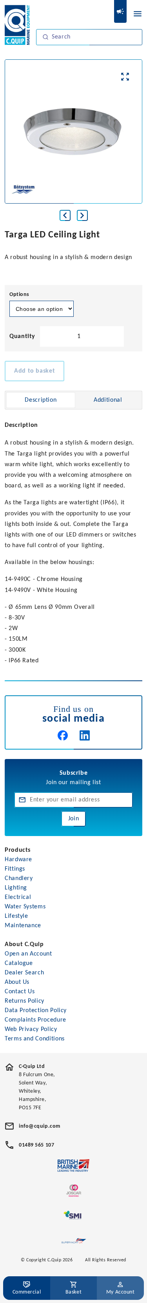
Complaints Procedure (35, 1020)
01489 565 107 (36, 1145)
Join (73, 819)
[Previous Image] (65, 215)
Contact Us (19, 992)
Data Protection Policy (36, 1010)
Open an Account (28, 954)
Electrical (18, 897)
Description (40, 400)
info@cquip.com (39, 1126)
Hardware (18, 859)
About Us (17, 982)
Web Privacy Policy (31, 1029)
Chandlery (19, 878)
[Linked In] (84, 735)
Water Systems (25, 907)
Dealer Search (24, 973)
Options (19, 295)
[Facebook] (62, 735)
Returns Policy (24, 1001)
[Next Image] (82, 215)
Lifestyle (16, 916)
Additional (108, 400)
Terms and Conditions (35, 1039)
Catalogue (19, 963)
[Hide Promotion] (120, 11)
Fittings (15, 869)
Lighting (16, 888)
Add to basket (34, 371)
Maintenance (23, 926)
